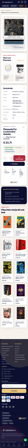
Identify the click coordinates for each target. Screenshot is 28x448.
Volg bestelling (5, 363)
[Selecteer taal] (19, 2)
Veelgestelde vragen (19, 355)
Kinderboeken (6, 418)
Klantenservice (5, 355)
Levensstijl (5, 423)
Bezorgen (17, 348)
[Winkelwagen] (22, 2)
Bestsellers (14, 5)
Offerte (21, 5)
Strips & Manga (6, 412)
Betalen (17, 350)
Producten (8, 10)
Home (2, 10)
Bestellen (17, 346)
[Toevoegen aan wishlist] (23, 127)
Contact (4, 357)
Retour (16, 353)
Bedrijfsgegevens (6, 348)
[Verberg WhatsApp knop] (23, 440)
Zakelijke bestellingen (20, 359)
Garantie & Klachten (19, 357)
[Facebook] (3, 407)
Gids (3, 361)
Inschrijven (14, 391)
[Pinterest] (10, 407)
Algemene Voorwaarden (11, 441)
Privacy (3, 359)
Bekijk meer (21, 60)
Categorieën (6, 5)
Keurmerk (4, 353)
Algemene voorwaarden (7, 346)
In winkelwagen (19, 158)
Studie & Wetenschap (7, 420)
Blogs (16, 361)
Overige (11, 423)
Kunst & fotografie (6, 415)
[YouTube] (13, 407)
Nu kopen (15, 164)
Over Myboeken (5, 350)
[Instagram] (6, 407)
